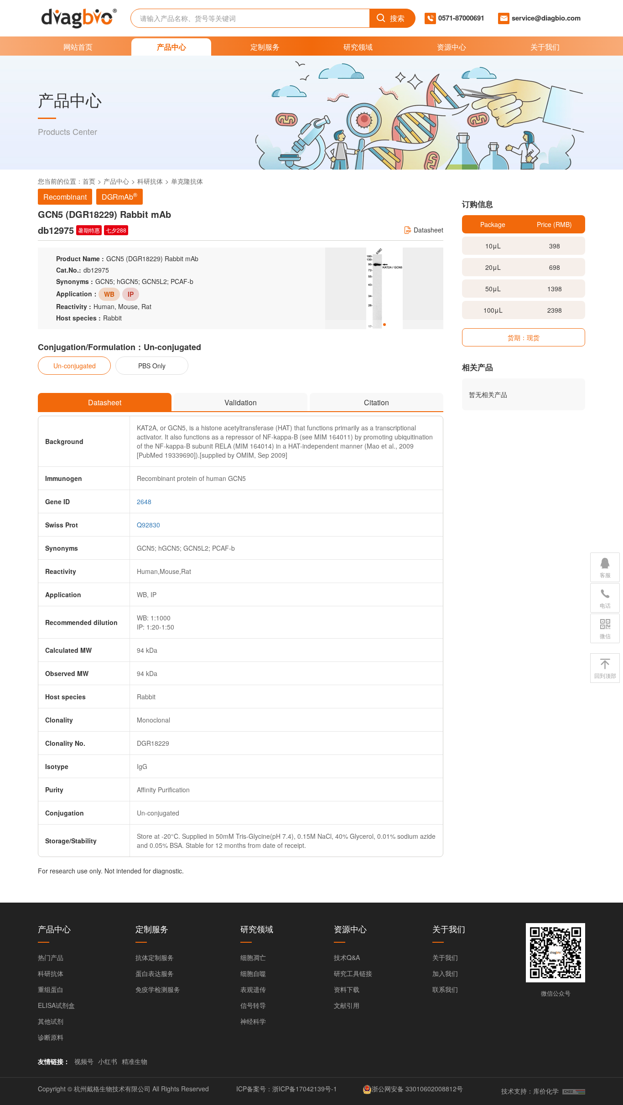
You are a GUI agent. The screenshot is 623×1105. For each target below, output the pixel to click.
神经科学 (253, 1021)
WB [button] (109, 294)
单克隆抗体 (187, 181)
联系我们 (445, 989)
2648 (144, 501)
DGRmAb (119, 196)
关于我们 (545, 46)
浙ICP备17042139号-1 (304, 1088)
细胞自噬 (253, 973)
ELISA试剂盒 (56, 1005)
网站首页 (78, 46)
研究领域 (358, 46)
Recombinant (65, 196)
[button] (384, 324)
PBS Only (152, 365)
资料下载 (346, 989)
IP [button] (131, 294)
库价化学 (546, 1090)
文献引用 (346, 1005)
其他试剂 (50, 1021)
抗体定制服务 (154, 957)
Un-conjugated (74, 365)
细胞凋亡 (253, 957)
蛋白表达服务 (154, 973)
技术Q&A (347, 957)
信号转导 (253, 1005)
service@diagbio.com (546, 18)
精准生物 (134, 1061)
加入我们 (445, 973)
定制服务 (265, 46)
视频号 (83, 1061)
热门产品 (50, 957)
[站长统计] (573, 1090)
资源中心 (451, 46)
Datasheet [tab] (104, 402)
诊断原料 (50, 1037)
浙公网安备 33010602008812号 (417, 1088)
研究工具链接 (353, 973)
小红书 (107, 1061)
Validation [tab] (240, 402)
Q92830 (148, 524)
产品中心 (171, 46)
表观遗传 (253, 989)
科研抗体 (150, 181)
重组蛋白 (50, 989)
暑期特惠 (89, 230)
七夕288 (116, 230)
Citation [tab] (376, 402)
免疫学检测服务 (157, 989)
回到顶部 (605, 675)
